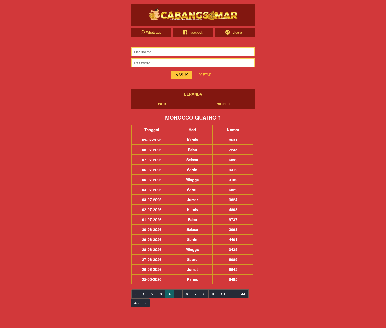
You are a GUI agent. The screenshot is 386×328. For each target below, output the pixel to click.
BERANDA (193, 94)
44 (243, 294)
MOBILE (224, 103)
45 (136, 302)
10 (223, 294)
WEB (162, 103)
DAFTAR (204, 74)
